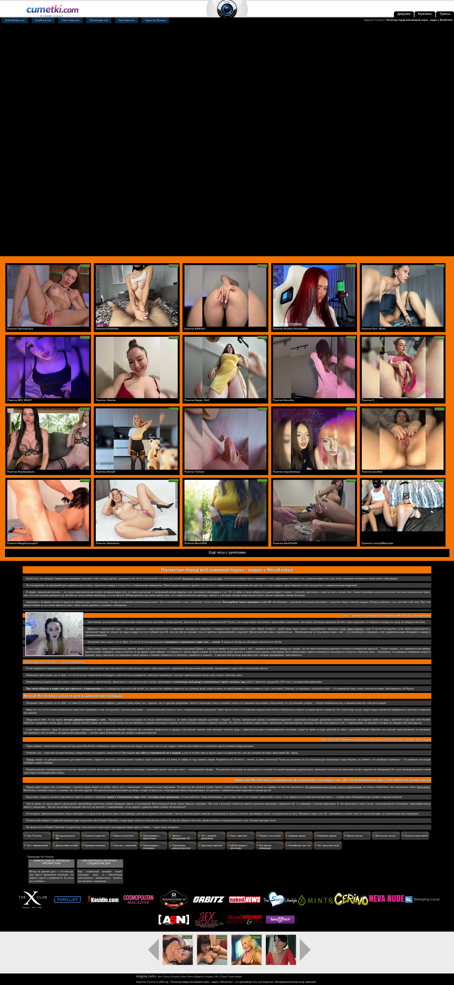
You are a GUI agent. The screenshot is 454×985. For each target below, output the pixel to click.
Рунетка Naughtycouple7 (22, 543)
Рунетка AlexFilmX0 (285, 543)
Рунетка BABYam (194, 328)
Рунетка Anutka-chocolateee (290, 328)
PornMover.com (43, 20)
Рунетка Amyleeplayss (21, 471)
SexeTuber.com (126, 20)
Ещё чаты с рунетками (227, 552)
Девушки (403, 14)
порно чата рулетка (155, 648)
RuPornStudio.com (15, 20)
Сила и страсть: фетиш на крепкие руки (52, 862)
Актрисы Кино (178, 976)
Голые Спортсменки (231, 976)
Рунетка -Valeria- (106, 400)
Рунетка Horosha (283, 400)
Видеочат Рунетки (374, 20)
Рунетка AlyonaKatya (20, 328)
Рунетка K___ (370, 400)
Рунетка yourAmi (372, 471)
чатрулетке (124, 585)
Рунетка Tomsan (194, 471)
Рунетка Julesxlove (107, 543)
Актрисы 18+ (211, 976)
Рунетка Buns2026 (195, 543)
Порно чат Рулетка (155, 20)
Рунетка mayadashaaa (286, 471)
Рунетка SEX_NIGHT (19, 400)
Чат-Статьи (163, 976)
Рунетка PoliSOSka (107, 328)
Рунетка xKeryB (105, 471)
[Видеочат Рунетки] (52, 17)
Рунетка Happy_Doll (196, 400)
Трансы (444, 14)
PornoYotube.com (99, 20)
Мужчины (425, 14)
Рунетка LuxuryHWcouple (377, 543)
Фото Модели (195, 976)
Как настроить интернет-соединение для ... (100, 862)
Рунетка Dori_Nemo (374, 328)
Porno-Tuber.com (70, 20)
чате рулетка (207, 585)
